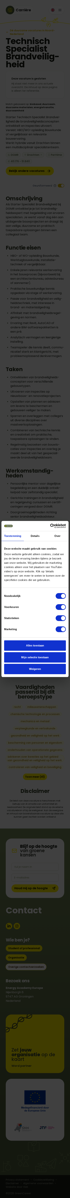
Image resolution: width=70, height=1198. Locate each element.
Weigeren (35, 668)
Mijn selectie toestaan (35, 657)
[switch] (61, 607)
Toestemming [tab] (12, 535)
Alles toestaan (35, 645)
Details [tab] (35, 535)
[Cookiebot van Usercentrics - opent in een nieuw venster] (50, 526)
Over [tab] (57, 535)
